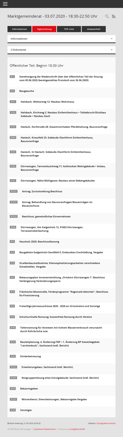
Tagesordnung (44, 29)
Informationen (19, 29)
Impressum (39, 429)
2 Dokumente (18, 49)
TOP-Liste (69, 29)
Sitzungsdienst (106, 423)
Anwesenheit (93, 29)
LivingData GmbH (77, 429)
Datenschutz (50, 429)
